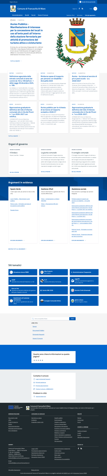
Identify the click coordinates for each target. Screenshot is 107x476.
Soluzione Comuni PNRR (80, 473)
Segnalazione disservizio (37, 453)
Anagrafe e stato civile (37, 422)
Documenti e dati (12, 418)
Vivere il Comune (82, 427)
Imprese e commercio (60, 431)
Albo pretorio (57, 457)
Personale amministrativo (15, 428)
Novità (79, 414)
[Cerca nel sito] (95, 9)
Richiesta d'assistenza (37, 455)
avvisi (11, 104)
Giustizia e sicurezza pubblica (62, 428)
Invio (72, 319)
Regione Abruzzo (13, 2)
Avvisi (79, 422)
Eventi (79, 435)
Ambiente (34, 420)
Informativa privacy (59, 453)
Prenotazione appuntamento (39, 451)
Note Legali (57, 455)
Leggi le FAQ (34, 449)
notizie (11, 73)
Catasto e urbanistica (60, 422)
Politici (10, 424)
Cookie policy (57, 451)
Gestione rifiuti (71, 15)
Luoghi (79, 433)
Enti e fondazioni (12, 431)
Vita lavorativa (58, 441)
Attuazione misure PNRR (38, 457)
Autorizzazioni (58, 420)
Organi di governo (13, 422)
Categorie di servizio (38, 414)
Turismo (56, 439)
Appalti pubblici (58, 418)
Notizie (79, 418)
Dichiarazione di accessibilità (62, 459)
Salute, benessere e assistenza (62, 435)
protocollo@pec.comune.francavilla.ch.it (18, 458)
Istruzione (79, 15)
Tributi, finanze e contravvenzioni (63, 437)
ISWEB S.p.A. (66, 473)
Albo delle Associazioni (83, 437)
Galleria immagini (82, 431)
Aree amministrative (13, 426)
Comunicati (80, 420)
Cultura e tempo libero (60, 424)
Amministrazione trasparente (62, 449)
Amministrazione (13, 414)
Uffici (9, 420)
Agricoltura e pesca (36, 418)
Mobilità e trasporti (59, 433)
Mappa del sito (35, 470)
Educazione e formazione (61, 426)
